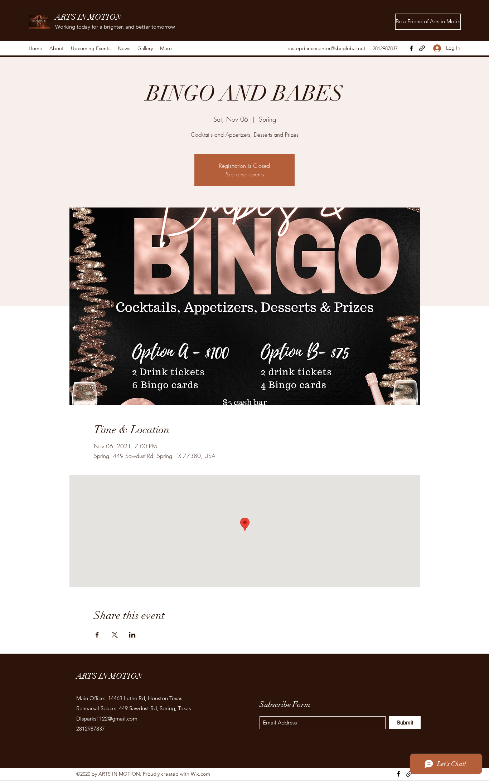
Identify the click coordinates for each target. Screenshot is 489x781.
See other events (245, 174)
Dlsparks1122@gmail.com (106, 718)
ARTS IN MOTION (88, 17)
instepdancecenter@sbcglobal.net (326, 48)
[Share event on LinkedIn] (132, 635)
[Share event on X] (114, 635)
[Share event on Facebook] (97, 635)
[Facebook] (411, 48)
